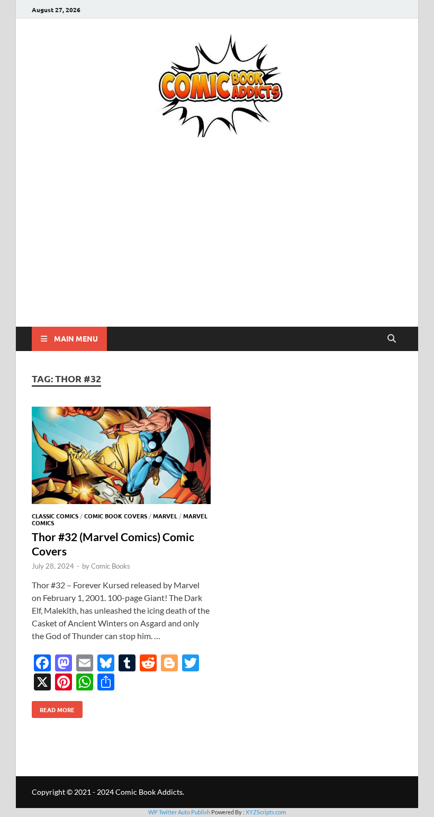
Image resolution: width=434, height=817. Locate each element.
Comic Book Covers (115, 515)
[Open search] (392, 339)
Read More (53, 707)
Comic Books (110, 566)
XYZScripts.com (266, 812)
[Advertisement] (217, 247)
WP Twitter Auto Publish (179, 812)
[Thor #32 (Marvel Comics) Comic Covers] (121, 457)
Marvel (165, 515)
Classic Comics (55, 515)
